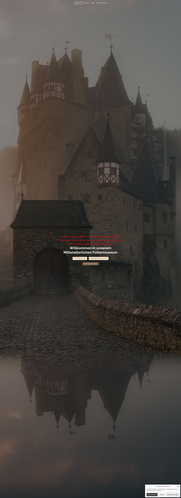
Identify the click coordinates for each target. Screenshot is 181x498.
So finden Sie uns (80, 258)
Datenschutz (153, 490)
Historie (86, 2)
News (92, 2)
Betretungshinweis (90, 263)
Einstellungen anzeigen (172, 494)
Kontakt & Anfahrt (102, 2)
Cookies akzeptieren (152, 494)
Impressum (159, 490)
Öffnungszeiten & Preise (98, 258)
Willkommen (78, 2)
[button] (178, 486)
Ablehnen (162, 494)
